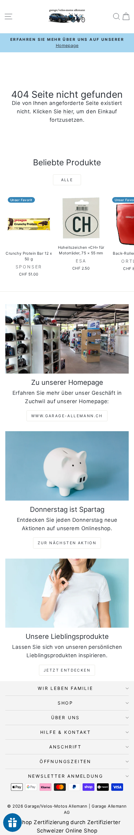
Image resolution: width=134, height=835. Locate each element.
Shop (65, 702)
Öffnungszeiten (65, 761)
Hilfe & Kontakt (65, 732)
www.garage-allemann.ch (67, 415)
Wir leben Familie (65, 688)
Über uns (65, 717)
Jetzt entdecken (67, 670)
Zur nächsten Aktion (67, 542)
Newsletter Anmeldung (65, 776)
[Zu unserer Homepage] (67, 339)
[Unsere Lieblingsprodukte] (67, 593)
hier (68, 111)
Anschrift (65, 746)
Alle (67, 179)
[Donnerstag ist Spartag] (67, 466)
